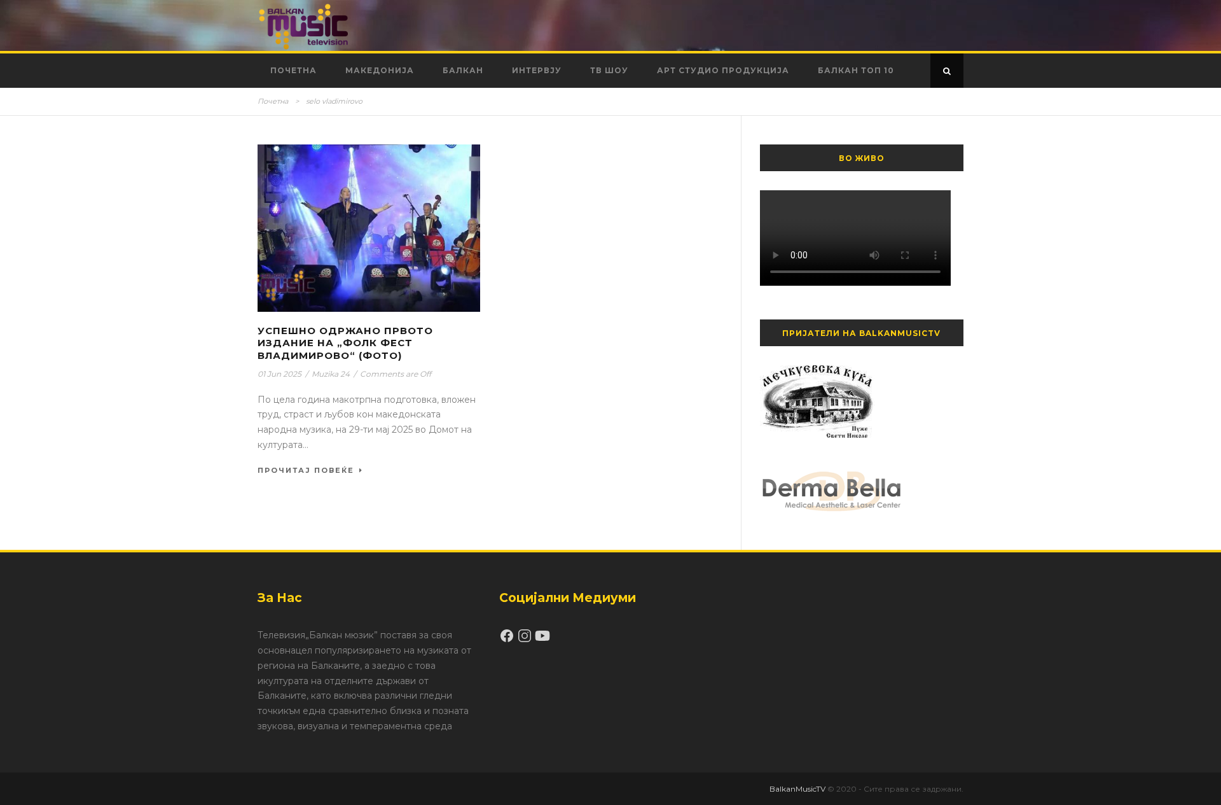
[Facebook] (508, 640)
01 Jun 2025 (279, 374)
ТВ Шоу (609, 70)
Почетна (293, 70)
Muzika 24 (331, 374)
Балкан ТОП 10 (856, 70)
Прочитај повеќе (306, 470)
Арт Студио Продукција (723, 70)
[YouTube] (542, 640)
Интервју (537, 70)
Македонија (379, 70)
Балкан (463, 70)
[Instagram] (526, 640)
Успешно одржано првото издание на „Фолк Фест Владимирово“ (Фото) (345, 343)
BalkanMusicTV (797, 789)
